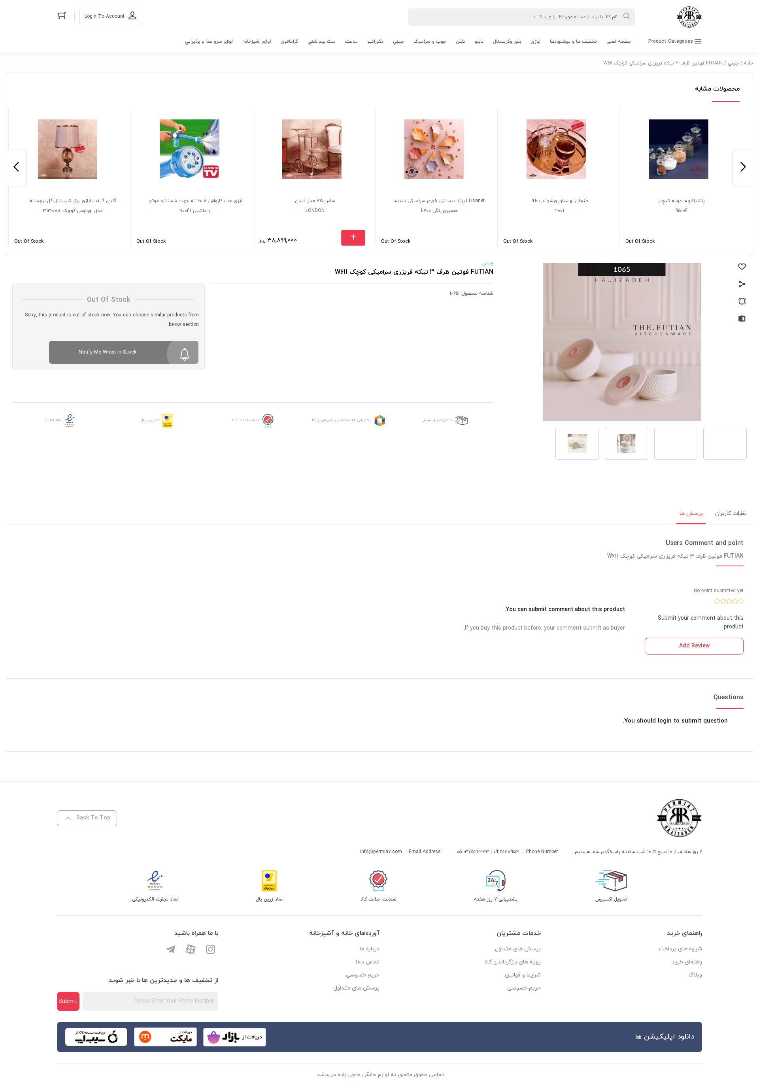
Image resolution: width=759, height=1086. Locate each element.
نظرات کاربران (731, 513)
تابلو (479, 41)
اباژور (535, 41)
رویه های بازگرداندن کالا (512, 962)
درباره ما (370, 949)
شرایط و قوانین (523, 975)
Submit (68, 1001)
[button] (743, 168)
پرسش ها (691, 513)
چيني (398, 41)
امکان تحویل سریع (437, 420)
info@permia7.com (381, 852)
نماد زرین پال (150, 420)
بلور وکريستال (507, 41)
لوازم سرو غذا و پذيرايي (209, 41)
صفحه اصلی (618, 41)
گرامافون (289, 41)
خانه (748, 63)
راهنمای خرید (687, 962)
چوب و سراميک (429, 41)
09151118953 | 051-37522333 (488, 852)
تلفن (460, 41)
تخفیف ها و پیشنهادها (573, 41)
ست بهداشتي (322, 41)
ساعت (351, 41)
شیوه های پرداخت (680, 949)
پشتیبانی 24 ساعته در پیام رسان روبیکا (341, 420)
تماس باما (368, 962)
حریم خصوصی (524, 988)
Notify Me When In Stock (108, 352)
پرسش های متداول (518, 949)
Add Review (694, 646)
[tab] (731, 513)
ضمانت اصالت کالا (246, 420)
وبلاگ (695, 975)
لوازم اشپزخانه (256, 41)
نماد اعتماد (53, 420)
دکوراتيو (375, 41)
